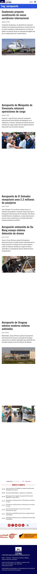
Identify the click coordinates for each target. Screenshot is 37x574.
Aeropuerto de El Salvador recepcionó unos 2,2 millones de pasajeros (18, 199)
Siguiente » (28, 481)
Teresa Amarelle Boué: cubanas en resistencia (19, 493)
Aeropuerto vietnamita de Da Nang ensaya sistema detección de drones (17, 230)
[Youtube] (16, 525)
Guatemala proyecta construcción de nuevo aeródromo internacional (15, 15)
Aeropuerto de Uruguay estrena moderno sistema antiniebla (16, 326)
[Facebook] (9, 525)
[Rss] (23, 525)
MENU (31, 2)
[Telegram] (19, 525)
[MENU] (35, 2)
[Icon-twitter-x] (12, 525)
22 (23, 481)
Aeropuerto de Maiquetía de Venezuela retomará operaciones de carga (17, 108)
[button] (27, 525)
